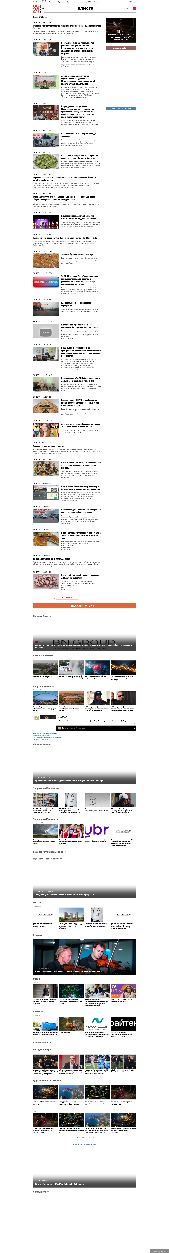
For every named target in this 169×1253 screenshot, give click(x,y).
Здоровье (61, 2)
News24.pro (36, 1015)
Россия (37, 902)
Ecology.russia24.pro (39, 823)
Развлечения (40, 1042)
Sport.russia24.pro (38, 690)
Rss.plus (97, 2)
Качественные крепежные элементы (41, 739)
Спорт (69, 2)
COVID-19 (44, 2)
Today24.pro (36, 1053)
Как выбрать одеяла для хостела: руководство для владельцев (47, 737)
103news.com (37, 1084)
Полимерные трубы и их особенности (41, 735)
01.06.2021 (125, 8)
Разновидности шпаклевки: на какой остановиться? (45, 733)
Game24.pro (39, 1192)
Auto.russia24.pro (38, 659)
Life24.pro (36, 982)
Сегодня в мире (42, 1049)
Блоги (36, 1011)
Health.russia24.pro (39, 792)
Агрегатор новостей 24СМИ (84, 1137)
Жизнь (36, 979)
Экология (52, 2)
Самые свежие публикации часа (84, 1144)
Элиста (36, 22)
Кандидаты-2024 (86, 2)
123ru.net (132, 2)
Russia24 (36, 2)
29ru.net (35, 1111)
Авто (75, 2)
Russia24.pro (37, 906)
